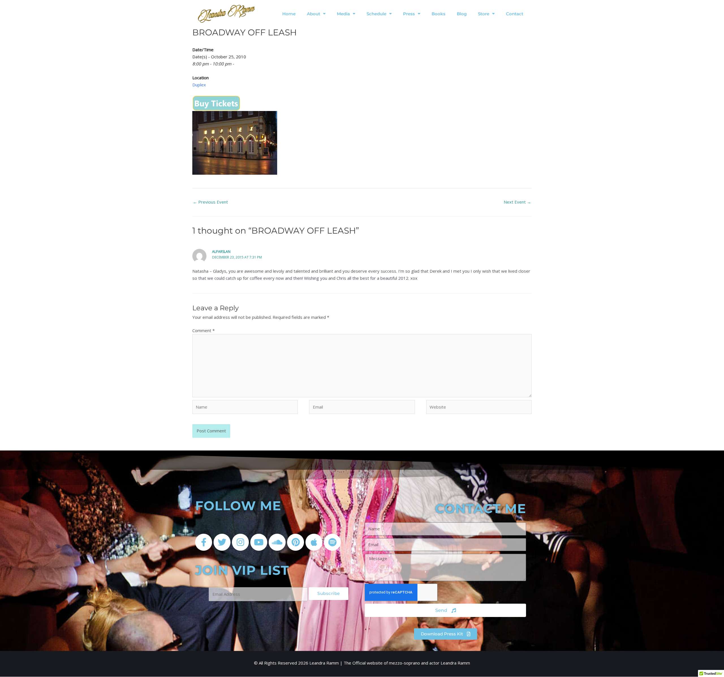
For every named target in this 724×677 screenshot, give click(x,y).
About (313, 13)
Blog (462, 13)
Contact (514, 13)
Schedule (376, 13)
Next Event (517, 202)
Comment (203, 330)
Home (289, 13)
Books (438, 13)
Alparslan (221, 251)
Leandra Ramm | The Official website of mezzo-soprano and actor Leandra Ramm (389, 663)
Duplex (199, 84)
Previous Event (210, 202)
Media (343, 13)
